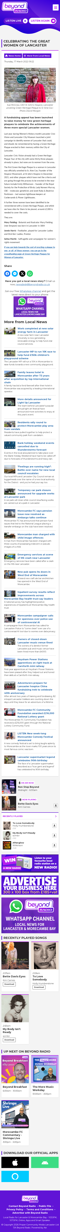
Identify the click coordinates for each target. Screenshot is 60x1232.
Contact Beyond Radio (22, 1206)
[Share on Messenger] (15, 274)
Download (9, 984)
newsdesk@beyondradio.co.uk (33, 284)
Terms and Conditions (39, 1209)
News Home (15, 56)
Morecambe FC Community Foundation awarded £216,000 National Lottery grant (36, 713)
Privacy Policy (15, 1209)
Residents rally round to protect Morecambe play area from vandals (28, 425)
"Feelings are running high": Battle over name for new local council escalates (36, 470)
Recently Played (13, 816)
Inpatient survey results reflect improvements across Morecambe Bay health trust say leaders (29, 595)
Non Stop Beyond (28, 787)
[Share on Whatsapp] (30, 274)
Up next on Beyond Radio (26, 1051)
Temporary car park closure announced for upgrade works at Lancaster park (29, 493)
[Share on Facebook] (7, 274)
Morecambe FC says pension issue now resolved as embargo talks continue (35, 514)
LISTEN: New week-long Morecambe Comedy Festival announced (35, 737)
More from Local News (38, 56)
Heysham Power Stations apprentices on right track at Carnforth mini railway (35, 662)
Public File (45, 1206)
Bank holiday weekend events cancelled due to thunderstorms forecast (36, 446)
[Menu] (56, 7)
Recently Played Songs (25, 938)
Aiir (45, 1227)
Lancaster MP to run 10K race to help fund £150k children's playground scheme (30, 355)
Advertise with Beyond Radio (30, 1213)
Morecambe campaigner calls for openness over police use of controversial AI (35, 619)
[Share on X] (22, 274)
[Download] (56, 805)
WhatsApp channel (30, 291)
